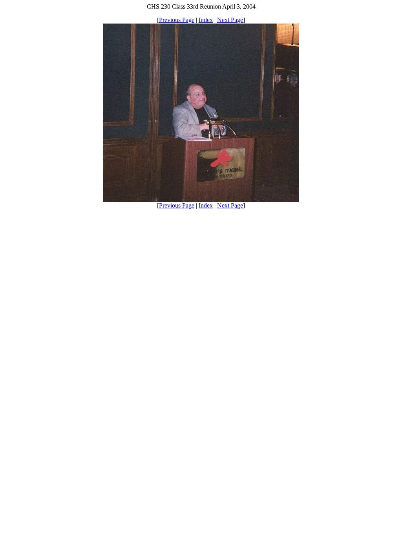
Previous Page (176, 19)
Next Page (230, 19)
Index (206, 19)
